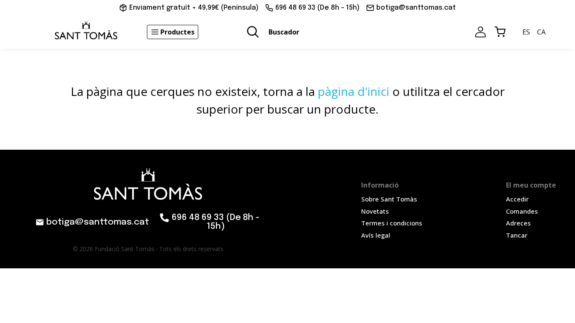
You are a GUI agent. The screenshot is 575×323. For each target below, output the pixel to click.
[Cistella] (500, 31)
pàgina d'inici (353, 91)
